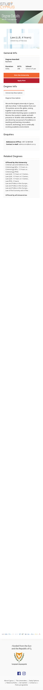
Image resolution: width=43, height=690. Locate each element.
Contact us (33, 683)
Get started (23, 683)
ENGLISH (4, 19)
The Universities (21, 681)
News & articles (11, 683)
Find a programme (12, 19)
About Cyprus (9, 681)
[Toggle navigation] (40, 5)
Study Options (34, 681)
